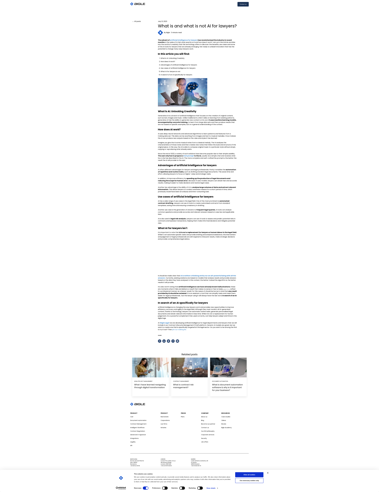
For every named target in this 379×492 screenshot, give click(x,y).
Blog (202, 420)
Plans (182, 417)
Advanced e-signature (138, 435)
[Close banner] (267, 473)
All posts (137, 21)
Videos (223, 420)
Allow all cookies (249, 475)
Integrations (134, 438)
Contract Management (138, 424)
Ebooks (223, 424)
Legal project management (143, 381)
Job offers (204, 442)
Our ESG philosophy (207, 431)
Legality (133, 442)
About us (204, 417)
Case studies (225, 417)
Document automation (220, 381)
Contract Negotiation (137, 431)
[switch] (165, 488)
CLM (131, 417)
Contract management (181, 381)
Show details (210, 488)
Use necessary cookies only (249, 480)
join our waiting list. (179, 329)
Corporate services (207, 435)
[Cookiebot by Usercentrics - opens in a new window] (121, 488)
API (131, 446)
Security (204, 438)
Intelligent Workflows (137, 428)
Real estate (164, 417)
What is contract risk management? (183, 386)
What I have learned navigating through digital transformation (150, 386)
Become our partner (208, 424)
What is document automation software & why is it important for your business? (227, 387)
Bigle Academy (226, 428)
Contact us (243, 4)
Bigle (168, 32)
